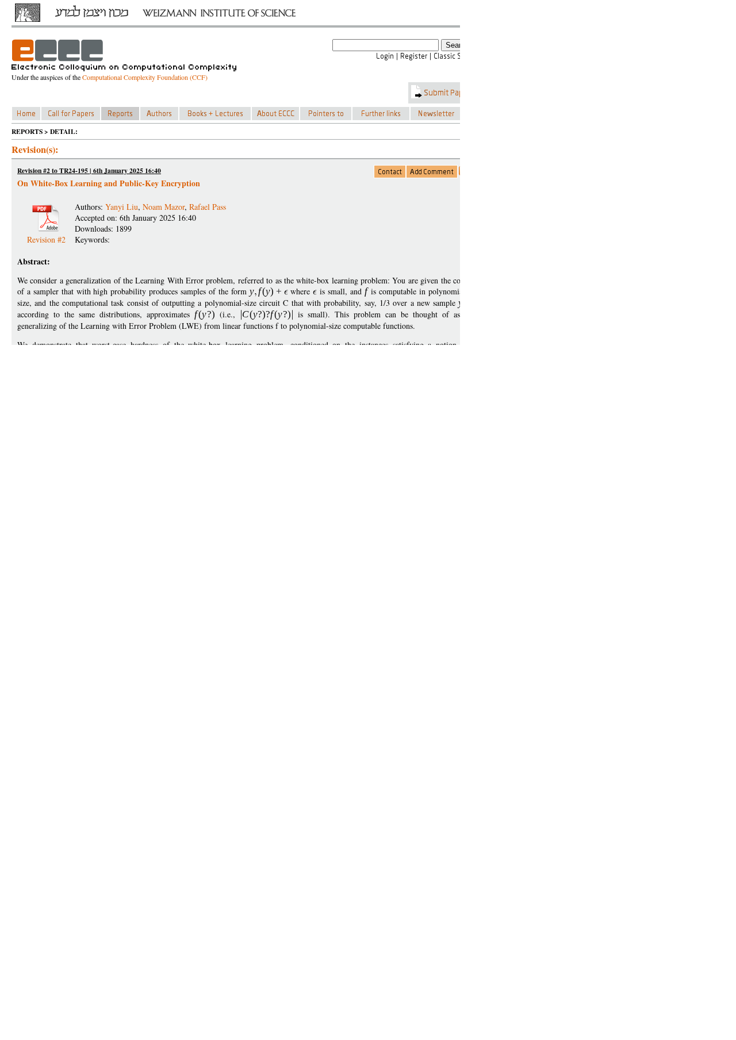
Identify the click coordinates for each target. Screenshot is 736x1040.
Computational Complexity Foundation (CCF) (145, 77)
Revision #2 (46, 235)
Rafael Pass (207, 206)
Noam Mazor (164, 206)
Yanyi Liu (121, 206)
